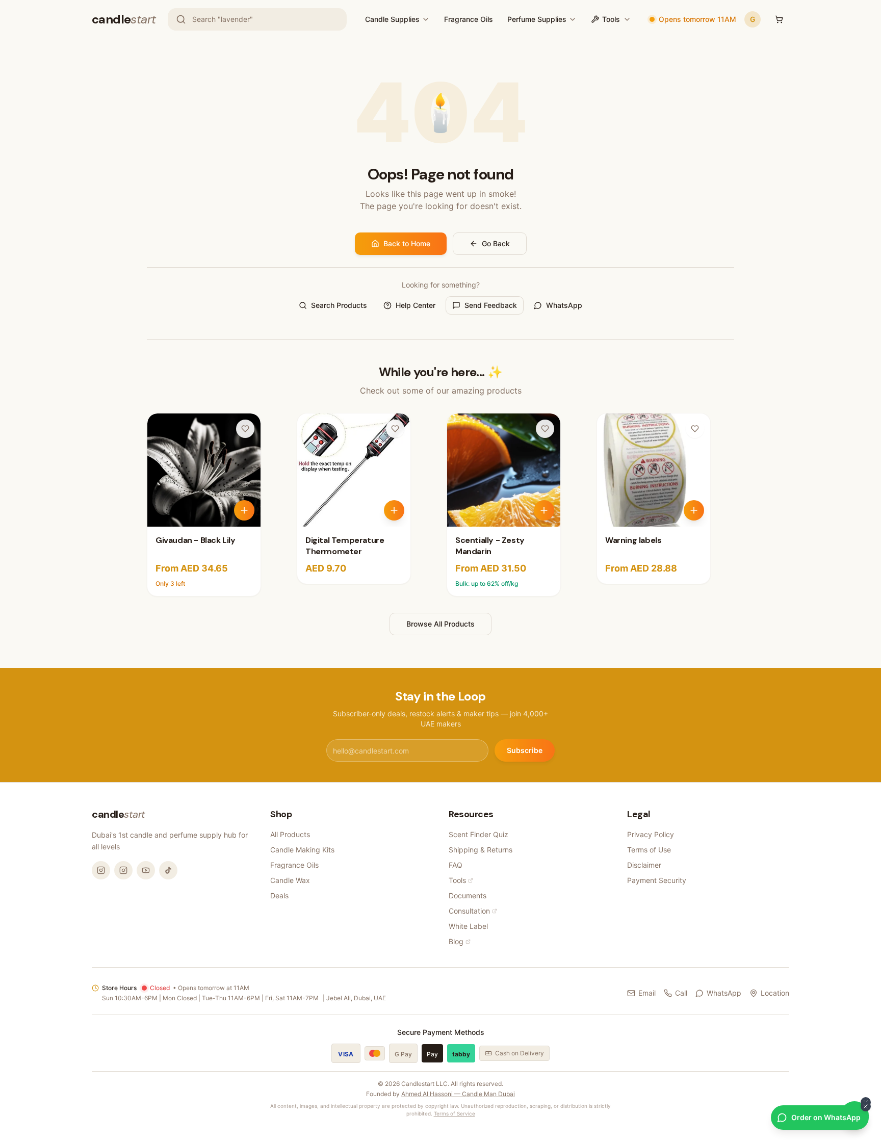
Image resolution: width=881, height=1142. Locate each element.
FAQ (455, 865)
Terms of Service (454, 1113)
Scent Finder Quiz (478, 834)
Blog (456, 941)
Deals (279, 895)
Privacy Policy (650, 834)
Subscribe (524, 750)
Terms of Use (649, 849)
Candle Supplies (392, 19)
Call (681, 993)
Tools (611, 19)
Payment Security (656, 880)
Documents (467, 895)
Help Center (415, 305)
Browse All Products (440, 623)
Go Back (496, 243)
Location (775, 993)
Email (647, 993)
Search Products (339, 305)
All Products (290, 834)
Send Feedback (490, 305)
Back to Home (406, 243)
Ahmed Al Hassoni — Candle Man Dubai (458, 1094)
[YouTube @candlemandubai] (146, 870)
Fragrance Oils (468, 19)
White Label (468, 926)
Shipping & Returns (480, 849)
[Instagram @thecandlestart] (123, 870)
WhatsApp (564, 305)
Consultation (469, 910)
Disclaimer (644, 865)
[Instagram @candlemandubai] (101, 870)
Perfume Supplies (536, 19)
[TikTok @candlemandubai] (168, 870)
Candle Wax (290, 880)
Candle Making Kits (302, 849)
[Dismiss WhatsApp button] (866, 1106)
